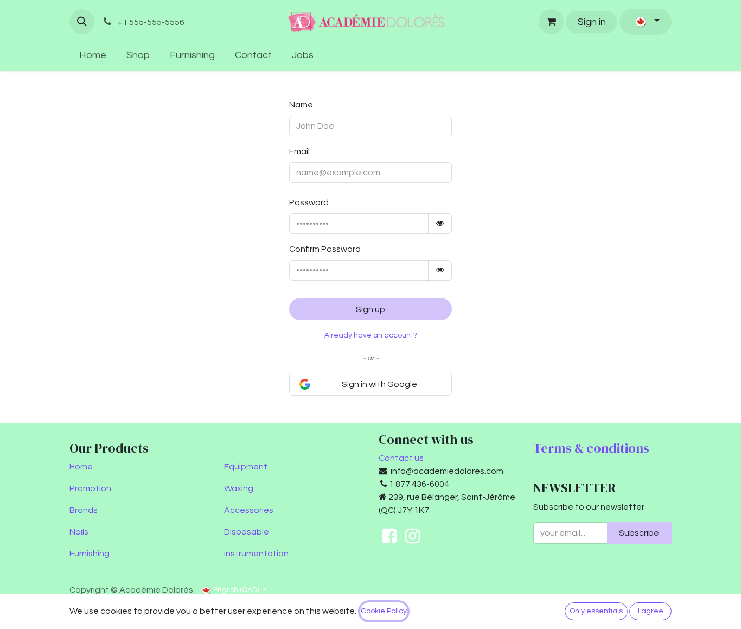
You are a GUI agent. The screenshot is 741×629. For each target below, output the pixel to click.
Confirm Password (325, 249)
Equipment (245, 466)
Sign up (370, 309)
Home (81, 466)
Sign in (592, 22)
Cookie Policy (384, 611)
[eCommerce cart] (551, 21)
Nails (78, 532)
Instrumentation (256, 553)
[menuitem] (93, 55)
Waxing (238, 488)
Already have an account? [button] (370, 335)
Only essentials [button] (596, 611)
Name (301, 104)
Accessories (248, 510)
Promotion (90, 488)
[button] (81, 21)
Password (309, 202)
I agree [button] (650, 611)
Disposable (246, 532)
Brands (83, 510)
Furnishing (89, 553)
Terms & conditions (591, 448)
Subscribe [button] (639, 533)
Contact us (401, 458)
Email (299, 151)
